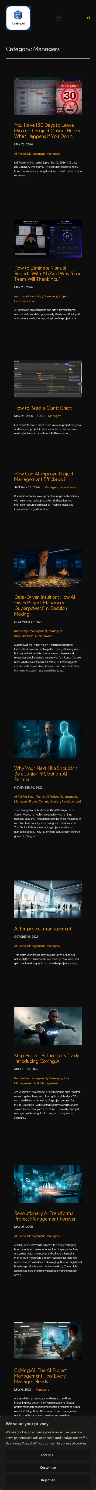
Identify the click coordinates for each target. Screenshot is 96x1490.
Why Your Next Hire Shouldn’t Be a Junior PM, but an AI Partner (45, 773)
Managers (53, 153)
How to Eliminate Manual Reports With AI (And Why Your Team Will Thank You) (47, 273)
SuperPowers (67, 487)
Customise (48, 1467)
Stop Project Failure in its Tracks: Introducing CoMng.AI (47, 1058)
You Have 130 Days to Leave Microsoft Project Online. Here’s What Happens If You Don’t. (47, 130)
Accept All (48, 1455)
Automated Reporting (28, 296)
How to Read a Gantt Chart (43, 408)
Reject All (48, 1480)
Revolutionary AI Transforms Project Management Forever (45, 1215)
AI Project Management (29, 153)
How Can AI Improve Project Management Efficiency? (43, 476)
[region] (48, 1453)
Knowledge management (30, 631)
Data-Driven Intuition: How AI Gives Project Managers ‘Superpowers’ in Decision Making (44, 605)
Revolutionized (23, 636)
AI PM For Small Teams (29, 796)
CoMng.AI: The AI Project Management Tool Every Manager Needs (40, 1375)
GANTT (41, 416)
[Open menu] (59, 18)
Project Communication (44, 801)
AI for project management (42, 928)
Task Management (45, 1083)
